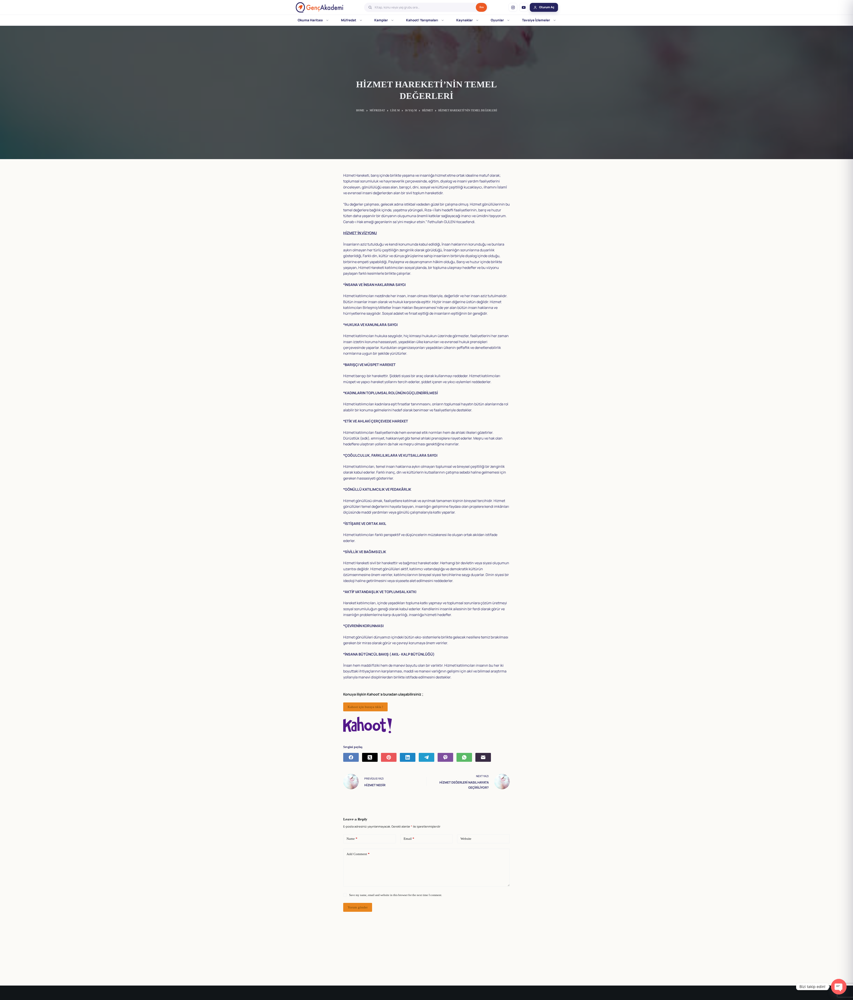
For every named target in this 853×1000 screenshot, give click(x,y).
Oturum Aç (546, 7)
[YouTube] (523, 7)
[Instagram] (512, 7)
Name (352, 838)
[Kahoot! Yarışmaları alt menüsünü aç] (442, 20)
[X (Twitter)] (370, 757)
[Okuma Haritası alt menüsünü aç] (327, 20)
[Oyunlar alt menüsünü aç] (508, 20)
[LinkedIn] (407, 757)
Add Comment (358, 854)
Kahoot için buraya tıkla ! (365, 707)
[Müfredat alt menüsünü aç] (360, 20)
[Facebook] (351, 757)
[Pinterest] (389, 757)
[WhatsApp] (464, 757)
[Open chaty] (839, 986)
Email (409, 838)
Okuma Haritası (310, 20)
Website (465, 838)
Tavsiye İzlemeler (536, 20)
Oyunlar (497, 20)
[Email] (483, 757)
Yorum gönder (358, 907)
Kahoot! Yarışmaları (422, 20)
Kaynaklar (464, 20)
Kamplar (381, 20)
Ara (481, 7)
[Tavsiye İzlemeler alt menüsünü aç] (554, 20)
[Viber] (445, 757)
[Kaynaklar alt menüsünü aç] (477, 20)
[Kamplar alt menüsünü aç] (392, 20)
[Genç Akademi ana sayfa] (319, 7)
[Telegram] (426, 757)
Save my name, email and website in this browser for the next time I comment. (395, 895)
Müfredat (348, 20)
